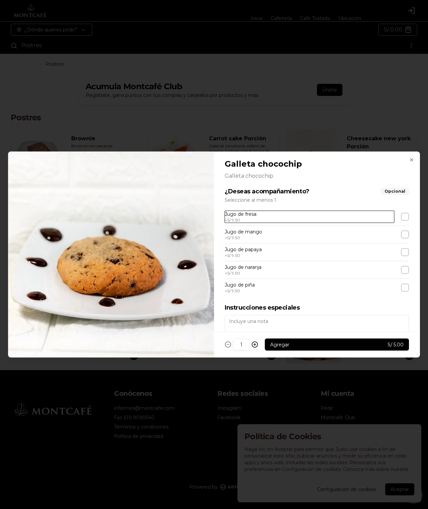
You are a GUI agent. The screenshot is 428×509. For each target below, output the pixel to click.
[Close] (411, 160)
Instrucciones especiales (262, 307)
